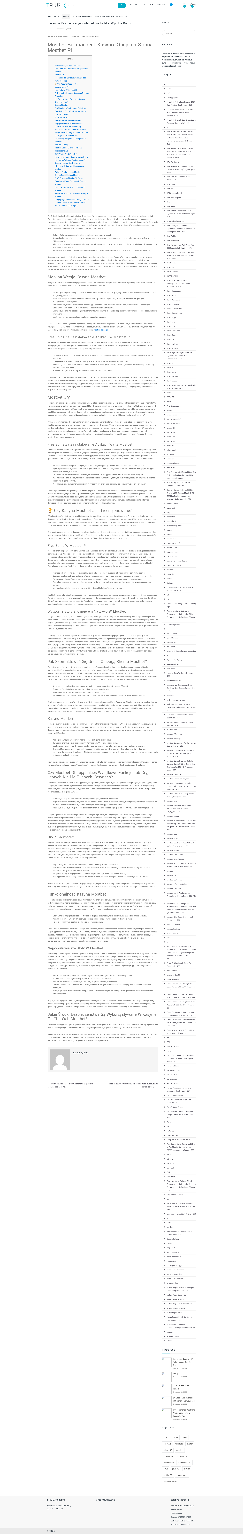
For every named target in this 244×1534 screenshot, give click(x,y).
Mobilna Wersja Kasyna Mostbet (68, 66)
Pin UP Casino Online (175, 1095)
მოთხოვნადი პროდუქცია (182, 1506)
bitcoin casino (172, 503)
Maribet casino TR (174, 680)
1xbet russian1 (172, 381)
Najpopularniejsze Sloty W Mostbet (69, 123)
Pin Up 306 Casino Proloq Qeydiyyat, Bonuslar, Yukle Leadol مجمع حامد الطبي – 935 (181, 1058)
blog (168, 512)
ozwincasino (169, 1463)
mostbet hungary (173, 816)
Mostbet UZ (171, 875)
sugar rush (171, 1248)
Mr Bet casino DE (173, 924)
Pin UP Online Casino (175, 1107)
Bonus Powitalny (61, 145)
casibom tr (171, 530)
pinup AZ (176, 1469)
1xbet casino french (174, 308)
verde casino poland (174, 1274)
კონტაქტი (161, 5)
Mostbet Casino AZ (174, 774)
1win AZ (175, 1438)
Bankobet (170, 454)
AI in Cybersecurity (174, 406)
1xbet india (171, 326)
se (168, 1199)
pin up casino (172, 1079)
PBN (168, 1042)
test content (171, 1261)
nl (167, 942)
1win (165, 1438)
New (168, 938)
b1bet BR (170, 445)
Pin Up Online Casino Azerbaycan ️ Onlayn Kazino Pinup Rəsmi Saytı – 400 (180, 1114)
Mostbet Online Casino (175, 855)
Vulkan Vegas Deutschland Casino (180, 1304)
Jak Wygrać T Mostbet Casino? (67, 136)
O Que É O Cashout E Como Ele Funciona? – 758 (179, 964)
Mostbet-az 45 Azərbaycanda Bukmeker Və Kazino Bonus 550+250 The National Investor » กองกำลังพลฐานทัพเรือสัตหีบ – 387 (181, 908)
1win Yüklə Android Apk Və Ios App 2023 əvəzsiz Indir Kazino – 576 (180, 246)
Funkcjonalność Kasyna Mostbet (68, 120)
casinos (170, 570)
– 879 (169, 93)
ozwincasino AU (184, 1463)
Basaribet (170, 459)
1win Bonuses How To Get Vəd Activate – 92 (178, 178)
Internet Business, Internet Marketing (181, 651)
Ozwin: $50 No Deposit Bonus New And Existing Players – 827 (180, 1031)
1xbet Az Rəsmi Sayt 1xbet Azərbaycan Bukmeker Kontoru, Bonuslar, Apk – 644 (179, 283)
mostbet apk (172, 730)
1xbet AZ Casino (173, 272)
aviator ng (171, 441)
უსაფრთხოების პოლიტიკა (183, 1521)
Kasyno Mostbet (61, 105)
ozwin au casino (173, 979)
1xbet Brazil (171, 295)
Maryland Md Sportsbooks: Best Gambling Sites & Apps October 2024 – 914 (181, 688)
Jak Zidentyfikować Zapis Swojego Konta (71, 157)
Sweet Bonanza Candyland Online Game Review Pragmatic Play (184, 1413)
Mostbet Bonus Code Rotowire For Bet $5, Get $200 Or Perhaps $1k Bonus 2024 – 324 (180, 753)
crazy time (171, 574)
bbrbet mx (171, 468)
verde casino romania (175, 1279)
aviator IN (171, 428)
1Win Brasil (171, 184)
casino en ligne (172, 539)
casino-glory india (174, 565)
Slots (169, 1223)
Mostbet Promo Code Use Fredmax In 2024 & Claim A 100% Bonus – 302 (181, 865)
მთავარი (134, 5)
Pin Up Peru (171, 1122)
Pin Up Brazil (172, 1074)
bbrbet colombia (173, 463)
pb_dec (169, 1038)
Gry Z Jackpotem (61, 117)
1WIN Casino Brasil (174, 193)
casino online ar (173, 552)
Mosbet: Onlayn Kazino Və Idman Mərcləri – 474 (180, 723)
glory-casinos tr (173, 642)
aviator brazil (172, 415)
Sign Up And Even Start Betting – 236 (181, 1214)
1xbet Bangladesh (174, 291)
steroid (169, 1243)
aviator (190, 1444)
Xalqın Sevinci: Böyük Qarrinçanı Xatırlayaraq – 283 (179, 1318)
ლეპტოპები (176, 1513)
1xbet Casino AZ (173, 300)
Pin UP (169, 1051)
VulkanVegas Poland (175, 1312)
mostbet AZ (168, 1456)
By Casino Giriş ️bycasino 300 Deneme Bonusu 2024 (184, 1399)
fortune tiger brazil (174, 624)
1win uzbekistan (173, 240)
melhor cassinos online (176, 700)
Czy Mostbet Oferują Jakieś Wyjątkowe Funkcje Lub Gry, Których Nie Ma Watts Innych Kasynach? (70, 111)
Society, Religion (173, 1239)
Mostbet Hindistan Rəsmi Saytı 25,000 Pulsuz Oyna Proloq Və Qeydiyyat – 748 (179, 808)
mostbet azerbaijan (174, 738)
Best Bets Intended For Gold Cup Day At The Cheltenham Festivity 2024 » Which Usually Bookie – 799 (181, 475)
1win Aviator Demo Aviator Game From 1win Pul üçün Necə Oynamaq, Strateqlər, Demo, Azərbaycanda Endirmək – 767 (181, 153)
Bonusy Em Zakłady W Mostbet (67, 175)
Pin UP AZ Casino (174, 1066)
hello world (171, 647)
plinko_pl (170, 1168)
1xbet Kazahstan (173, 330)
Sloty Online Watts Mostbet (66, 154)
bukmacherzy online (174, 525)
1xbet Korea (171, 335)
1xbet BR (179, 1444)
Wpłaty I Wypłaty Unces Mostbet (68, 172)
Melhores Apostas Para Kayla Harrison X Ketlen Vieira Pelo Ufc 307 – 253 (181, 707)
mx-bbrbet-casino (174, 933)
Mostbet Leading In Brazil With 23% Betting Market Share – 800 (181, 844)
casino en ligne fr (173, 543)
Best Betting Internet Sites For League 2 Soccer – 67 (178, 484)
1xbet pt (170, 363)
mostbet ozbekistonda (175, 859)
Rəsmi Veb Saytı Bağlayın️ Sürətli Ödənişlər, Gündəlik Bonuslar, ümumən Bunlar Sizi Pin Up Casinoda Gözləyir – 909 (181, 1185)
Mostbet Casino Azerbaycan (178, 779)
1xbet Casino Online (174, 313)
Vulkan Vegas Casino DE (176, 1295)
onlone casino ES (173, 975)
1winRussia (171, 263)
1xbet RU (170, 368)
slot (168, 1218)
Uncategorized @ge (174, 1265)
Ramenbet (171, 1176)
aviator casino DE (174, 419)
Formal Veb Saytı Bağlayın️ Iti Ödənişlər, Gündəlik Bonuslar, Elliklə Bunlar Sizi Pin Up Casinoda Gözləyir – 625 (181, 615)
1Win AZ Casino (173, 162)
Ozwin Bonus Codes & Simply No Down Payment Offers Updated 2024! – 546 (181, 987)
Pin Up (175, 1374)
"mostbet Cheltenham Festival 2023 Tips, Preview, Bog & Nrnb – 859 (181, 103)
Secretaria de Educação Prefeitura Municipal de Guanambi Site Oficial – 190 (181, 1206)
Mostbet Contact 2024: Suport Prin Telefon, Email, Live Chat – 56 (180, 795)
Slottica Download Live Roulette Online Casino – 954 (179, 1233)
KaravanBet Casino (174, 660)
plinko (169, 1154)
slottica (170, 1227)
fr (167, 629)
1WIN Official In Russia (176, 221)
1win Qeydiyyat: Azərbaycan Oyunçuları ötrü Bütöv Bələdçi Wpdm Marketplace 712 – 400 (181, 228)
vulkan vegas (182, 1475)
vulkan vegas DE (170, 1481)
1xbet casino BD (173, 304)
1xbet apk (170, 267)
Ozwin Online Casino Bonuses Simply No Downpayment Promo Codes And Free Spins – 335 (181, 1023)
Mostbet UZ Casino (174, 880)
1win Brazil (171, 189)
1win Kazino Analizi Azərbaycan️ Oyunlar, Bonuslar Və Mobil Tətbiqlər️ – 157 (181, 214)
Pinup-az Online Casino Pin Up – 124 (181, 1140)
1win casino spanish (174, 197)
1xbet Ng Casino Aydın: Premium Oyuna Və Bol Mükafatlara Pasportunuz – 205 (179, 356)
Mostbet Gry (60, 75)
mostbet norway (173, 850)
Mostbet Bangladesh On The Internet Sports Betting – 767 (181, 744)
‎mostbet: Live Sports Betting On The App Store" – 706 (181, 918)
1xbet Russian (172, 376)
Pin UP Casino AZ (174, 1083)
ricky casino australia (175, 1194)
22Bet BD (170, 397)
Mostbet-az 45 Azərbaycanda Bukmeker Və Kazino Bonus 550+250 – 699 (181, 896)
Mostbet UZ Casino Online (177, 884)
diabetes (170, 583)
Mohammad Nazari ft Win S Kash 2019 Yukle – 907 (180, 716)
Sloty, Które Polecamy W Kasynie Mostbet (71, 133)
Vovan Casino (172, 1283)
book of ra (171, 517)
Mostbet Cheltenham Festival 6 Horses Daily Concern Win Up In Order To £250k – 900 (181, 786)
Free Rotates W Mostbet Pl (66, 90)
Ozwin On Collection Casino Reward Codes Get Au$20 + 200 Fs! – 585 (180, 1013)
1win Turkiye (171, 236)
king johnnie (171, 669)
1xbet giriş (171, 322)
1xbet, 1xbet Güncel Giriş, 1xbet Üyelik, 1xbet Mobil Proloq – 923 (181, 386)
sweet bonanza (173, 1252)
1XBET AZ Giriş (172, 276)
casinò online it (173, 556)
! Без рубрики (172, 97)
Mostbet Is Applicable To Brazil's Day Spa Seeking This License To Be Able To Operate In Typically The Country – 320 (181, 825)
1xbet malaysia (173, 344)
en (168, 599)
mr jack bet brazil (173, 929)
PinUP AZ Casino (173, 1135)
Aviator (169, 410)
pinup (166, 1469)
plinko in (170, 1159)
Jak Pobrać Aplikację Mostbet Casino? (70, 160)
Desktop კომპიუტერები (181, 1517)
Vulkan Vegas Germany (176, 1308)
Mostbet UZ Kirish (174, 888)
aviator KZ (168, 1450)
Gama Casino (172, 633)
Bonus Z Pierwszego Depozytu (67, 206)
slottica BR (168, 1475)
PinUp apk (171, 1131)
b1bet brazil (171, 450)
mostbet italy (172, 834)
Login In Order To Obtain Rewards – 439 (181, 674)
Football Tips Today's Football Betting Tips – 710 (181, 605)
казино (170, 1332)
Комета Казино (173, 1336)
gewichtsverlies (173, 638)
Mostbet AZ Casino (174, 734)
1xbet (184, 1438)
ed (168, 595)
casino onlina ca (173, 548)
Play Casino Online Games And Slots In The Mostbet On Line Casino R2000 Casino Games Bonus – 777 (181, 1147)
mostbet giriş (172, 801)
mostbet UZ (182, 1456)
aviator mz (171, 437)
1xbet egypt (171, 317)
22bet (169, 393)
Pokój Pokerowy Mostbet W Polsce (69, 178)
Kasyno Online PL (174, 664)
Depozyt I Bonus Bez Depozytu (67, 163)
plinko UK (170, 1163)
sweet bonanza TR (174, 1256)
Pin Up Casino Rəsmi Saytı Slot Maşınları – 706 (179, 1101)
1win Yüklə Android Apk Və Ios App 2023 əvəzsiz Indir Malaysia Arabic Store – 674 (180, 255)
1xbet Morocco (172, 348)
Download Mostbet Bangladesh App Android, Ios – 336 (181, 589)
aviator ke (171, 432)
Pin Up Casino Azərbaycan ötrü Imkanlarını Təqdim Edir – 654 (179, 1089)
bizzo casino (172, 508)
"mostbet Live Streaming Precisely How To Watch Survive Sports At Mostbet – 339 (180, 112)
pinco (169, 1126)
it (167, 655)
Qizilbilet (170, 1172)
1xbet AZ (167, 1444)
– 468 (169, 89)
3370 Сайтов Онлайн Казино (182, 1387)
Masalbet (170, 695)
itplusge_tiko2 (80, 1052)
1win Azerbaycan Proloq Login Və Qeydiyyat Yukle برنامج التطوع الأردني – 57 (181, 169)
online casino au (173, 970)
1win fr (169, 202)
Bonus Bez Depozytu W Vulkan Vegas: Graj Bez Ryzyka (183, 1362)
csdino (169, 578)
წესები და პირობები (180, 1524)
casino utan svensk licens (177, 561)
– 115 (169, 84)
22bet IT (170, 401)
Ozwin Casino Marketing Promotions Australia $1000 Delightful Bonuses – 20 (181, 1005)
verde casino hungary (175, 1270)
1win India (171, 206)
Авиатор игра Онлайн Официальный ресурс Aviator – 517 (181, 1326)
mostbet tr (171, 871)
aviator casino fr (173, 423)
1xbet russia (171, 372)
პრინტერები (176, 1509)
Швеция (170, 1341)
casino (66, 16)
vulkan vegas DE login (175, 1299)
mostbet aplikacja (101, 330)
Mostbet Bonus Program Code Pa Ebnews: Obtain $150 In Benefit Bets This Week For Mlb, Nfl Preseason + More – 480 (181, 765)
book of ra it (171, 521)
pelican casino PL (174, 1046)
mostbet (179, 1450)
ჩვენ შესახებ (147, 5)
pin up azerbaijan (173, 1070)
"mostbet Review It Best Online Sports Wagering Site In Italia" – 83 (181, 121)
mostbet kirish (172, 838)
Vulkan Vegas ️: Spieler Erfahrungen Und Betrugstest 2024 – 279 (180, 1289)
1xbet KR (170, 339)
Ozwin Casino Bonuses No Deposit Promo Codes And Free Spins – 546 (181, 995)
